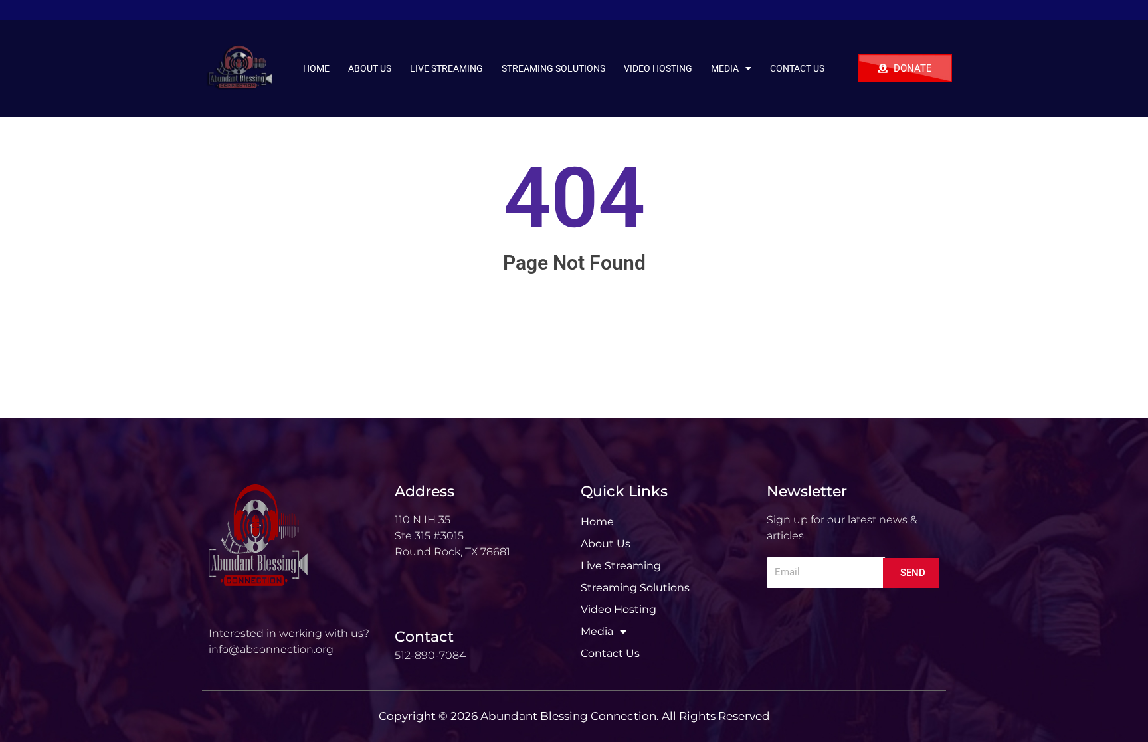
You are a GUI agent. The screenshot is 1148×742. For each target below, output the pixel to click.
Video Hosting (658, 68)
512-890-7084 (430, 655)
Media (725, 68)
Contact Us (797, 68)
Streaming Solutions (553, 68)
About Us (369, 68)
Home (316, 68)
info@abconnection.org (271, 649)
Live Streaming (446, 68)
